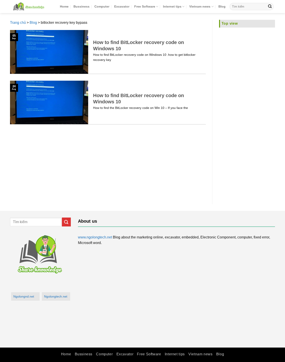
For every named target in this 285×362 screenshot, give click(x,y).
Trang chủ (18, 22)
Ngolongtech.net (55, 296)
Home (64, 6)
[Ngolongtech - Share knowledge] (31, 6)
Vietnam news (199, 6)
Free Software (144, 6)
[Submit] (270, 6)
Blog (222, 6)
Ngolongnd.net (23, 296)
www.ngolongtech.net (95, 237)
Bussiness (81, 6)
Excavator (121, 6)
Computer (101, 6)
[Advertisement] (247, 113)
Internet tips (172, 6)
